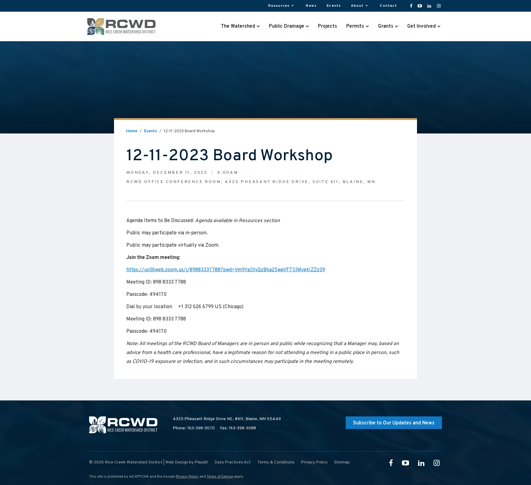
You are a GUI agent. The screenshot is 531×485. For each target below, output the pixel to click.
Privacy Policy (187, 477)
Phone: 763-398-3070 (194, 428)
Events (150, 131)
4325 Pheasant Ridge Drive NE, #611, (227, 419)
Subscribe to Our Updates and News (394, 423)
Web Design (176, 462)
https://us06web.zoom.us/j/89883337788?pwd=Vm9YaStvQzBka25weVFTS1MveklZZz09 (225, 270)
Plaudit (201, 462)
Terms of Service (220, 477)
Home (131, 131)
